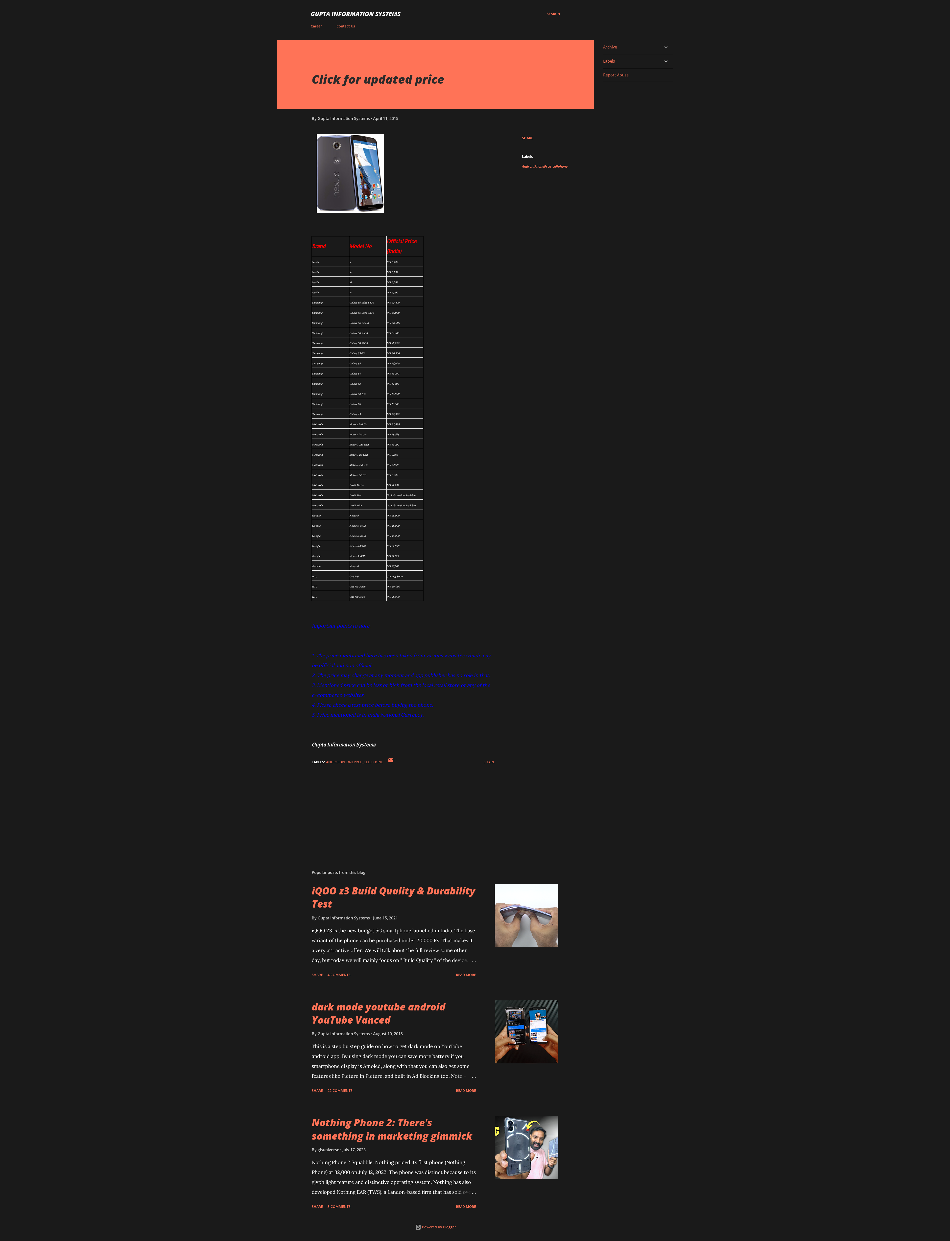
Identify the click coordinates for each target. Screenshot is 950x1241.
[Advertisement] (395, 808)
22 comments (340, 1090)
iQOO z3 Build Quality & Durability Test (393, 897)
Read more (466, 974)
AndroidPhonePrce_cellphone (545, 166)
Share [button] (527, 138)
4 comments (339, 974)
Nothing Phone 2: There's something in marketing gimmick (392, 1129)
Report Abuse (616, 75)
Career (316, 26)
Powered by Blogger (438, 1227)
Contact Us (345, 26)
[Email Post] (391, 762)
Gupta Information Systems (356, 14)
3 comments (339, 1206)
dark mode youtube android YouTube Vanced (378, 1013)
